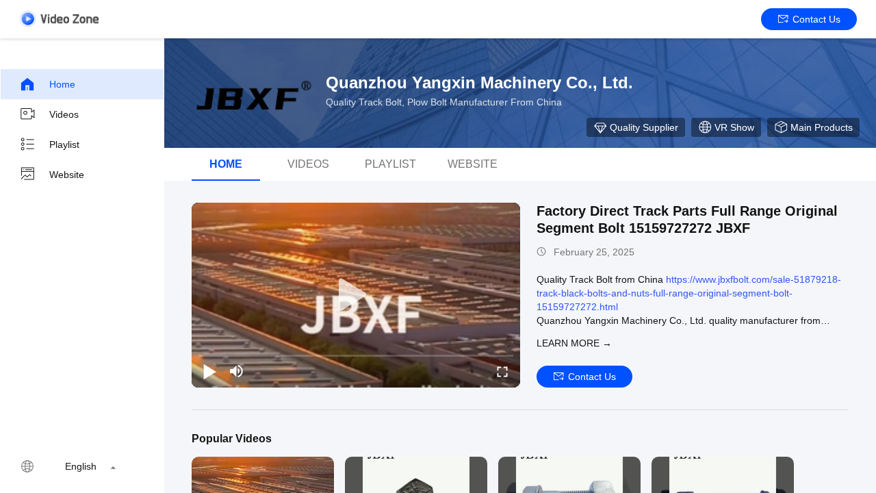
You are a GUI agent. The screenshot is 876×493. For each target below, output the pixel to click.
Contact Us (816, 19)
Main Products (821, 127)
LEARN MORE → (574, 343)
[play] (356, 295)
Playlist (64, 144)
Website (66, 174)
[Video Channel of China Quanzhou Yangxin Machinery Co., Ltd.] (59, 18)
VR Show (734, 127)
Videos (64, 114)
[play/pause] (209, 371)
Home (62, 84)
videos (308, 164)
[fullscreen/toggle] (502, 371)
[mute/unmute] (236, 371)
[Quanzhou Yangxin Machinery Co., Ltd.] (253, 93)
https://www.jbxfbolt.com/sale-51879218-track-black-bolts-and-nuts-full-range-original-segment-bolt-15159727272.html (689, 293)
